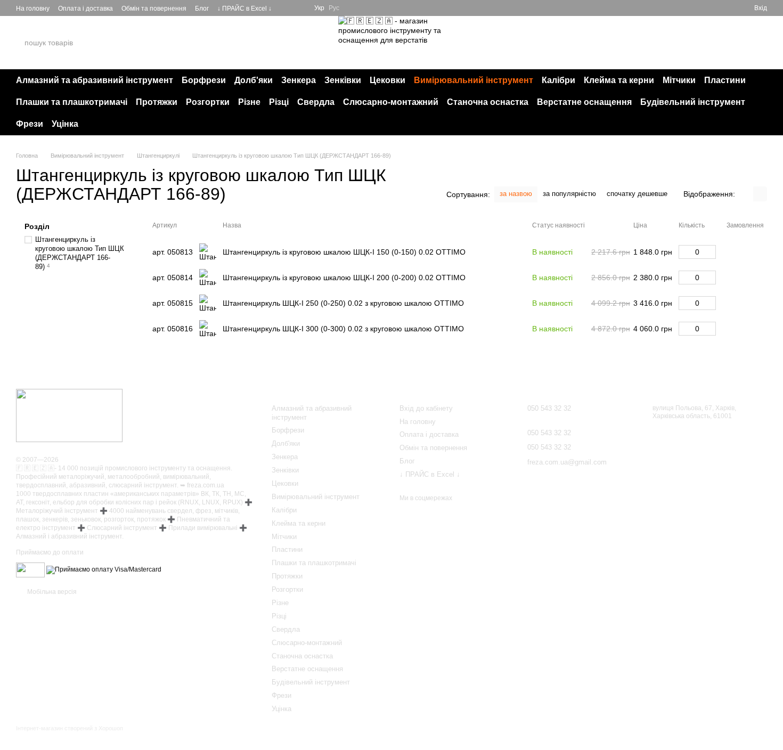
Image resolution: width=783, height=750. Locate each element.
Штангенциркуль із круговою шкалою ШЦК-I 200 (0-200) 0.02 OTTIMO (344, 277)
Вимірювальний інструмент (473, 80)
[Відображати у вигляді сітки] (746, 193)
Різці (279, 102)
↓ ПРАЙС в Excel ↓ (244, 8)
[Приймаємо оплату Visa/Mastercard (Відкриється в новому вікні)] (103, 569)
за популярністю (569, 194)
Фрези (29, 123)
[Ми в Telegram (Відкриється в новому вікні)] (286, 8)
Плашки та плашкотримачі (71, 102)
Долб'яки (253, 80)
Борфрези (204, 80)
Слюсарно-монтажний (390, 102)
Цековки (387, 80)
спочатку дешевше (637, 194)
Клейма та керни (619, 80)
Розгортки (208, 102)
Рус (334, 8)
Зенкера (298, 80)
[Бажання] (726, 8)
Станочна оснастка (487, 102)
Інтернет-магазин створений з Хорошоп (69, 728)
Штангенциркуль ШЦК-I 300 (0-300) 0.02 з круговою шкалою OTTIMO (343, 328)
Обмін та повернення (153, 8)
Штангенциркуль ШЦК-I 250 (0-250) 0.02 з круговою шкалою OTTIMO (343, 303)
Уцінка (65, 123)
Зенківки (342, 80)
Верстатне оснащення (584, 102)
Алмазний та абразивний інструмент (94, 80)
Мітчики (679, 80)
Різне (249, 102)
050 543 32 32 (657, 42)
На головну (33, 8)
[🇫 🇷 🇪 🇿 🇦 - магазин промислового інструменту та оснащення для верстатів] (69, 415)
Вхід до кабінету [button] (426, 408)
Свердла (316, 102)
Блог (202, 8)
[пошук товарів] (116, 42)
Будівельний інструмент (692, 102)
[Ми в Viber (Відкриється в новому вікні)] (299, 8)
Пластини (725, 80)
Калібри (558, 80)
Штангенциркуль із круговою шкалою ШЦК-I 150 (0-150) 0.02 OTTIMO (344, 252)
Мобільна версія (51, 592)
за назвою (516, 194)
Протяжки (156, 102)
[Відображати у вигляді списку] (760, 193)
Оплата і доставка (85, 8)
